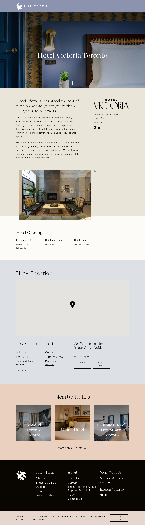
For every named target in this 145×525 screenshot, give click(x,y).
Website (49, 364)
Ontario (40, 491)
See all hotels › (45, 495)
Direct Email (51, 360)
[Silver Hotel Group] (31, 6)
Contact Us (75, 498)
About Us (74, 478)
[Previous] (5, 195)
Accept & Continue (119, 518)
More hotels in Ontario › (72, 447)
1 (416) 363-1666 (109, 114)
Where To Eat (101, 364)
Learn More (99, 118)
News (71, 494)
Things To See (82, 364)
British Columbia (46, 482)
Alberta (40, 478)
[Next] (140, 195)
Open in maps (25, 371)
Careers (73, 482)
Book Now (99, 122)
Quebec (40, 486)
